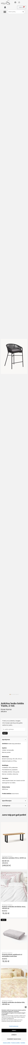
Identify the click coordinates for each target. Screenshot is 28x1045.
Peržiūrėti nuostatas (14, 1039)
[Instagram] (19, 2)
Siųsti (5, 733)
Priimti (14, 1030)
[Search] (23, 12)
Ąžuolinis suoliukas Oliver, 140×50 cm (14, 858)
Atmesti (14, 1035)
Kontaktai (23, 1042)
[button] (25, 1007)
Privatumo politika (15, 1042)
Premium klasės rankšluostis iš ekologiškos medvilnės (12, 955)
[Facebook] (15, 2)
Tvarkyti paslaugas (13, 1026)
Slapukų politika (6, 1042)
